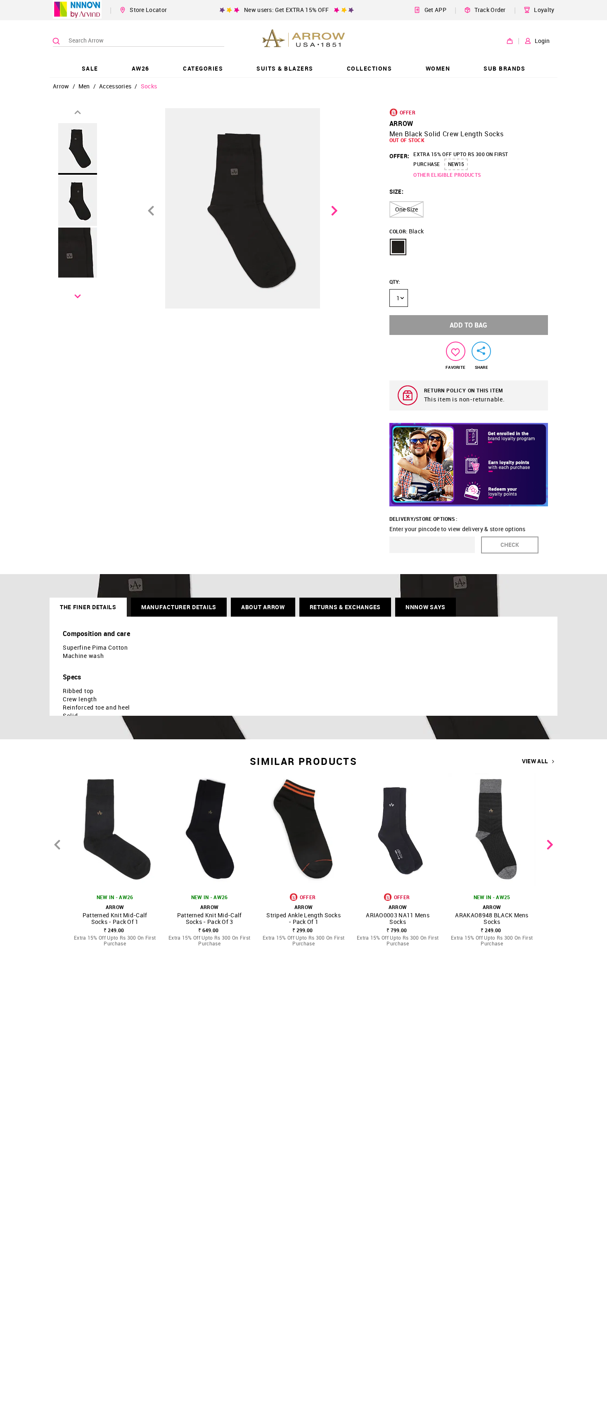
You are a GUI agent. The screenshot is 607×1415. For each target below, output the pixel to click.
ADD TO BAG (468, 325)
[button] (398, 247)
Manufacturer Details (178, 607)
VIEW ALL (535, 761)
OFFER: (399, 156)
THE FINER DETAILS (88, 607)
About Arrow (263, 607)
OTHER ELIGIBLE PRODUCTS (447, 174)
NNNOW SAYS (425, 607)
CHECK (509, 544)
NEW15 (456, 164)
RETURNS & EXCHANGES (345, 607)
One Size (406, 209)
